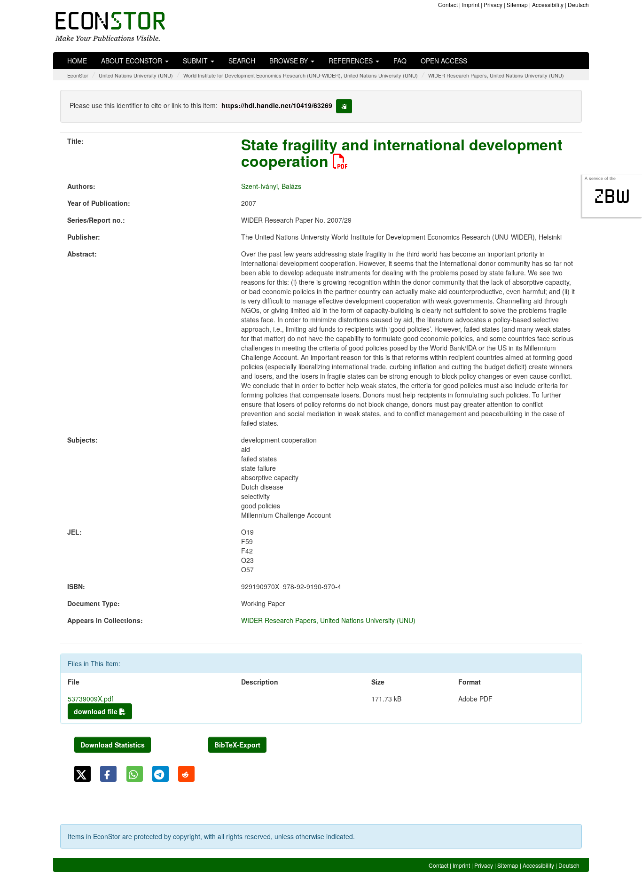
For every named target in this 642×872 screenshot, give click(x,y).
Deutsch (578, 4)
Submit (196, 60)
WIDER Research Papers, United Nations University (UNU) (496, 75)
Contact (448, 4)
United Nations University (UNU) (136, 75)
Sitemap (517, 4)
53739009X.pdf (90, 698)
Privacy (493, 4)
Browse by (289, 60)
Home (77, 60)
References (352, 60)
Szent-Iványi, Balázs (271, 186)
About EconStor (132, 60)
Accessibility (548, 4)
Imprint (470, 4)
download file (96, 711)
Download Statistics (112, 744)
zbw (612, 196)
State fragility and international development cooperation (402, 152)
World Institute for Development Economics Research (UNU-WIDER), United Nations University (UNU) (300, 75)
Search (241, 60)
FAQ (400, 60)
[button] (82, 774)
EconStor (77, 75)
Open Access (444, 60)
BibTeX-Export (237, 744)
